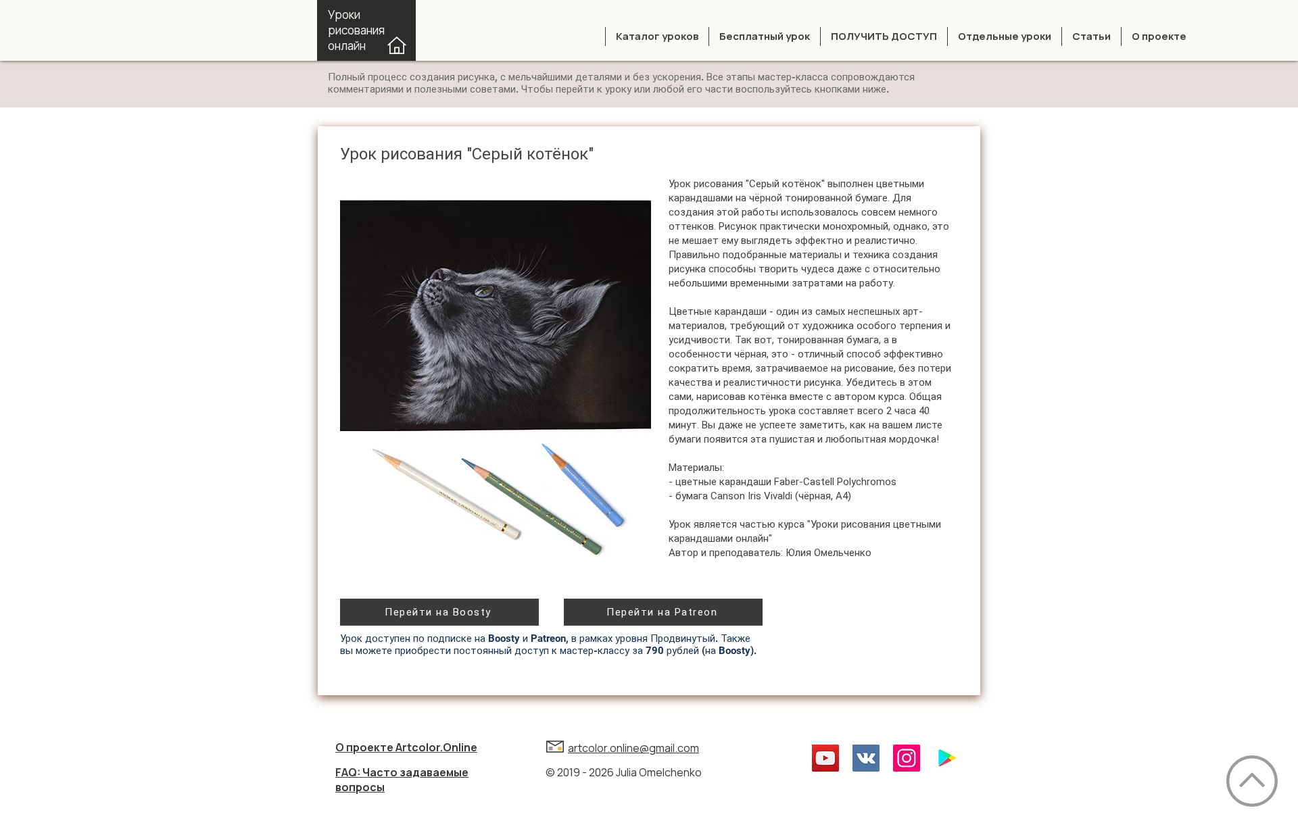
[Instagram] (906, 758)
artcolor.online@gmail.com (633, 748)
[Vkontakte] (866, 758)
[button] (656, 36)
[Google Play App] (947, 758)
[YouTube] (825, 758)
